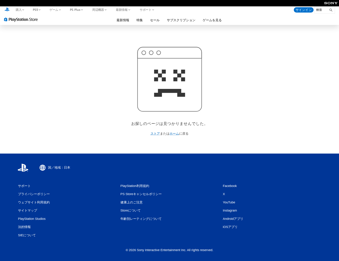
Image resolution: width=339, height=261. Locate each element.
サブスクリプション (181, 20)
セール (155, 20)
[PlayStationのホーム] (7, 9)
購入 (19, 9)
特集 (139, 20)
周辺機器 (98, 9)
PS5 (35, 9)
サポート (145, 9)
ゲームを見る (212, 20)
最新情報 (122, 9)
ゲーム (53, 9)
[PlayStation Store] (22, 19)
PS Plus (75, 9)
